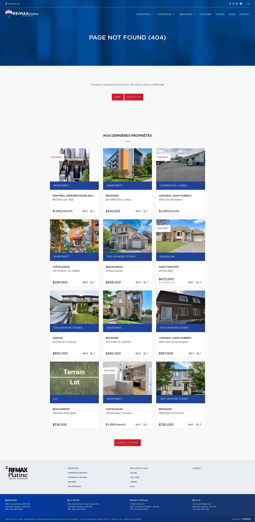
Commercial (165, 14)
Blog (232, 14)
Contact (244, 14)
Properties (143, 14)
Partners (72, 482)
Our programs (74, 486)
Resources (186, 14)
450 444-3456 (78, 509)
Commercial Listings (77, 477)
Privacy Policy (104, 519)
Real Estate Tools (139, 468)
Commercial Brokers (77, 473)
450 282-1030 (203, 509)
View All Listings (127, 443)
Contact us (134, 97)
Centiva (246, 519)
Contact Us (14, 4)
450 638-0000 (141, 509)
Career (220, 14)
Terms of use (116, 519)
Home (117, 97)
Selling (133, 473)
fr (248, 4)
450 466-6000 (16, 509)
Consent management (132, 519)
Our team (205, 14)
